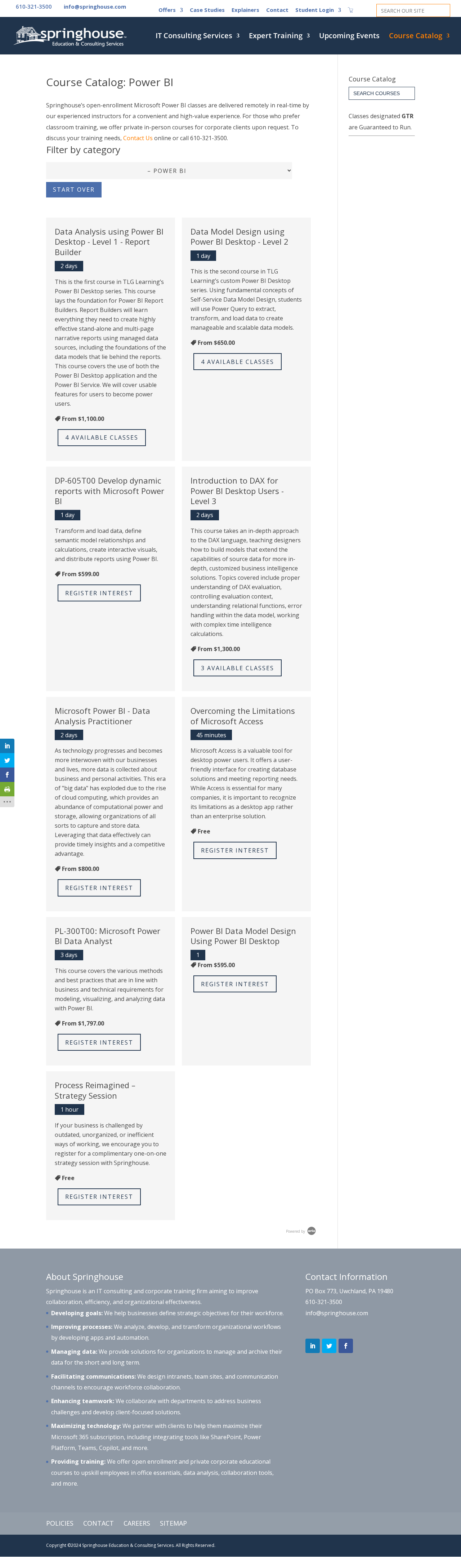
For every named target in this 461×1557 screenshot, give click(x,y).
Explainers (245, 10)
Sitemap (173, 1523)
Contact (277, 10)
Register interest (99, 593)
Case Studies (207, 10)
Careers (137, 1523)
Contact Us (138, 138)
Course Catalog (415, 36)
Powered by (296, 1231)
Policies (59, 1523)
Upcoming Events (349, 36)
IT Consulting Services (194, 36)
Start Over (74, 189)
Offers (167, 10)
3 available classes (237, 668)
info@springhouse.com (336, 1313)
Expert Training (276, 36)
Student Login (314, 10)
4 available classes (101, 437)
